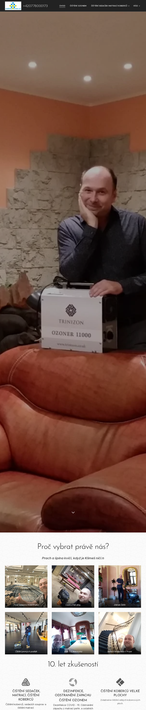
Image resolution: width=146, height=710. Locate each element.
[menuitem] (63, 5)
